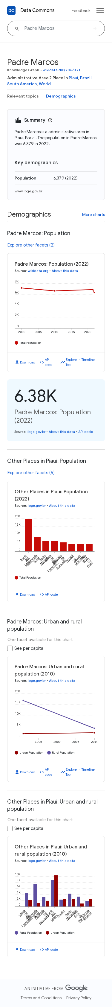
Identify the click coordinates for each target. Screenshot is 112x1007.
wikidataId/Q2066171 (61, 70)
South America (22, 83)
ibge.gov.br (36, 432)
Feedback (81, 10)
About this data (65, 271)
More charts (93, 214)
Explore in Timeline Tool (80, 362)
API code (48, 362)
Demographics (61, 96)
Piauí (73, 77)
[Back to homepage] (11, 10)
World (45, 83)
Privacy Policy (78, 997)
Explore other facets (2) (31, 245)
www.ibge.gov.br (28, 191)
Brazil (85, 77)
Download (27, 362)
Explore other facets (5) (31, 472)
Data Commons (37, 10)
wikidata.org (38, 271)
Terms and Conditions (41, 997)
